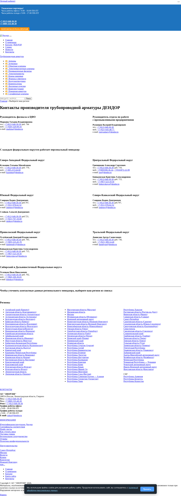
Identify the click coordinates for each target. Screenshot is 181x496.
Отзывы (3, 439)
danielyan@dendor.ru (108, 244)
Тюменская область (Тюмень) (136, 345)
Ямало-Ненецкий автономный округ (140, 367)
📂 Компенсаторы (13, 84)
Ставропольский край (133, 333)
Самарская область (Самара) (136, 317)
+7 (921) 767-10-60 (13, 219)
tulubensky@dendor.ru (15, 244)
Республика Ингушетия (78, 357)
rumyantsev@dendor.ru (108, 132)
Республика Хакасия (132, 310)
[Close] (179, 1)
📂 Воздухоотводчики (15, 81)
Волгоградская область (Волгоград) (21, 326)
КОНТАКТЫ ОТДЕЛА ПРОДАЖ (14, 29)
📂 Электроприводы (14, 74)
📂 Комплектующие (14, 89)
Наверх (3, 495)
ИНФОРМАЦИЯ (8, 420)
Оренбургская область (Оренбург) (82, 331)
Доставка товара (7, 434)
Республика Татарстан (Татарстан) (82, 379)
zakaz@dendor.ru (14, 415)
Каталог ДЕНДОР (13, 45)
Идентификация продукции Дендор (16, 424)
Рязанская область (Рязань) (135, 314)
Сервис (8, 47)
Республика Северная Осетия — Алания (85, 376)
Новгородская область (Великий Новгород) (87, 324)
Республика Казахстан (133, 381)
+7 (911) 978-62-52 (13, 205)
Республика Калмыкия (77, 360)
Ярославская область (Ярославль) (138, 369)
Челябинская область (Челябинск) (138, 357)
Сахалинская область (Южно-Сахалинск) (142, 324)
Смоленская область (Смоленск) (138, 331)
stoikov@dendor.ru (14, 221)
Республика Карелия (76, 362)
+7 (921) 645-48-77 (106, 129)
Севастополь (129, 329)
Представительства (8, 446)
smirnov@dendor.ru (14, 207)
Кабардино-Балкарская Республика (21, 343)
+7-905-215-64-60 (13, 170)
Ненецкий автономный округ (80, 319)
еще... (2, 464)
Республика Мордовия (77, 372)
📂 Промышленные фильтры (18, 71)
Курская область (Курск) (16, 369)
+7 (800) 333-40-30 (8, 24)
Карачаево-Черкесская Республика (20, 352)
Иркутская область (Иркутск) (18, 341)
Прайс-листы (6, 429)
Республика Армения (133, 376)
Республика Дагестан (76, 355)
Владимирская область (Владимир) (21, 324)
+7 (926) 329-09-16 (13, 127)
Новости (9, 49)
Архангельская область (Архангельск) (22, 314)
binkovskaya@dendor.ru (109, 184)
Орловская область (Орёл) (79, 333)
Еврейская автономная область (19, 333)
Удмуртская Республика (134, 348)
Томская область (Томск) (134, 341)
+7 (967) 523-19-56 (106, 182)
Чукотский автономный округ (137, 364)
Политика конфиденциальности (14, 441)
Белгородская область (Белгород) (20, 319)
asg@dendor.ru (105, 172)
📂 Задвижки (11, 63)
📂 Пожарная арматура (15, 91)
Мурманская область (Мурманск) (82, 317)
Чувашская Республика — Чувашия (139, 362)
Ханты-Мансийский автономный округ (141, 355)
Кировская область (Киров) (17, 357)
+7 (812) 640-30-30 (8, 21)
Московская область (76, 312)
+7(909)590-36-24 (105, 170)
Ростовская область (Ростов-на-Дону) (140, 312)
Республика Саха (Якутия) (79, 374)
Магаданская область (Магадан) (81, 310)
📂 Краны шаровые (14, 76)
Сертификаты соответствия (12, 427)
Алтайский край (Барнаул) (17, 310)
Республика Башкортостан (79, 350)
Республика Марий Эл (77, 369)
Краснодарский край (14, 362)
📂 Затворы (10, 61)
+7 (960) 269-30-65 (13, 277)
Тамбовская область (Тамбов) (136, 336)
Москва (70, 314)
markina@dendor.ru (14, 129)
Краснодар (5, 460)
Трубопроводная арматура (12, 56)
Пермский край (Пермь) (78, 338)
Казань (3, 457)
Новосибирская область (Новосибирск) (85, 326)
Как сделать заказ (8, 432)
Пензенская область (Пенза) (79, 336)
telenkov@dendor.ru (14, 279)
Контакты (9, 52)
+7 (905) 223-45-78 (13, 242)
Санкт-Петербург (131, 319)
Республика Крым (75, 367)
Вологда (3, 455)
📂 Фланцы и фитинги (15, 79)
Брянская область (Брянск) (17, 321)
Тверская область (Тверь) (134, 338)
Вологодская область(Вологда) (19, 329)
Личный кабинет (7, 1)
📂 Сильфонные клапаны (17, 94)
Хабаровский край (131, 352)
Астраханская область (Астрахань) (21, 317)
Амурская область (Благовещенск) (20, 312)
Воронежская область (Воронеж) (20, 331)
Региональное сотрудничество (13, 436)
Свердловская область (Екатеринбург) (140, 326)
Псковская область (75, 343)
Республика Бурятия (76, 352)
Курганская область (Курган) (18, 367)
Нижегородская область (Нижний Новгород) (87, 321)
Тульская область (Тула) (134, 343)
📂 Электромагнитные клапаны (19, 68)
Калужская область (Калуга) (18, 348)
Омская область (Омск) (77, 329)
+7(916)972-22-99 (122, 170)
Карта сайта (10, 476)
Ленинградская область (16, 372)
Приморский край (75, 341)
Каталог (9, 474)
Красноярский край (14, 364)
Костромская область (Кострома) (20, 360)
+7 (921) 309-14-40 (106, 242)
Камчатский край (13, 350)
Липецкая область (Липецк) (17, 374)
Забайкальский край (14, 336)
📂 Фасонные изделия (15, 86)
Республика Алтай (75, 348)
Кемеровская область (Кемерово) (20, 355)
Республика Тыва (75, 381)
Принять (147, 489)
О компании (10, 42)
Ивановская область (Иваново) (19, 338)
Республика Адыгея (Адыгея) (80, 345)
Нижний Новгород (8, 462)
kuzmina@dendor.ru (14, 172)
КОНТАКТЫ (6, 389)
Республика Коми (75, 364)
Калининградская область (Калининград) (24, 345)
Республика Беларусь (133, 379)
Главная (8, 40)
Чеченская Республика (133, 360)
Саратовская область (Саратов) (137, 321)
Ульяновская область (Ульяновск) (138, 350)
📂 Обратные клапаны (15, 66)
